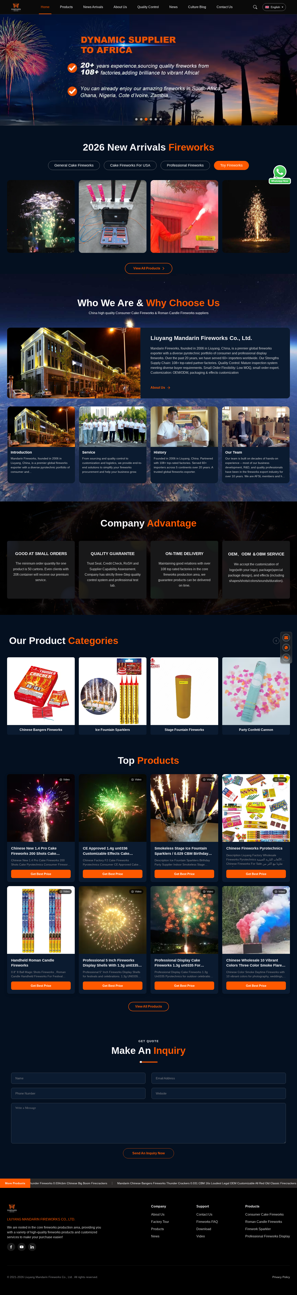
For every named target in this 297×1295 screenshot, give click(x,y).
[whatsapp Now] (280, 183)
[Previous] (276, 640)
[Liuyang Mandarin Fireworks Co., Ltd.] (16, 7)
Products (66, 7)
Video (200, 1236)
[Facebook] (11, 1247)
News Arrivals (93, 7)
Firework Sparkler (258, 1229)
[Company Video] (74, 363)
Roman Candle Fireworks (263, 1221)
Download (203, 1229)
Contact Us (225, 7)
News (173, 7)
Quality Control (148, 7)
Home (45, 7)
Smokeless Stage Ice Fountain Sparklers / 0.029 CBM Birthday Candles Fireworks (181, 853)
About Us (120, 7)
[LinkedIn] (32, 1247)
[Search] (255, 7)
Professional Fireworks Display (267, 1236)
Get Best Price (41, 874)
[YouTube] (22, 1247)
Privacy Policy (281, 1277)
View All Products (146, 268)
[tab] (136, 119)
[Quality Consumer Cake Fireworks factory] (148, 70)
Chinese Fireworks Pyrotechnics (254, 848)
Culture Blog (197, 7)
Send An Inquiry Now (148, 1153)
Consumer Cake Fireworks (264, 1214)
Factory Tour (160, 1221)
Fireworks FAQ (207, 1221)
